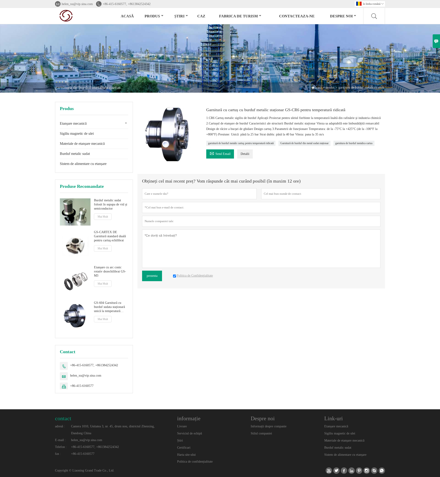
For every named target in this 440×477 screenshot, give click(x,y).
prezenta (152, 276)
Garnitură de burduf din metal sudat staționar (304, 143)
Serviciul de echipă (189, 433)
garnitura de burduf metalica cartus (354, 143)
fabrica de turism (238, 16)
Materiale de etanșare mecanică (82, 144)
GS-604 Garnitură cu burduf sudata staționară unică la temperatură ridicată (109, 307)
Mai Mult (103, 216)
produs (152, 16)
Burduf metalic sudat (75, 154)
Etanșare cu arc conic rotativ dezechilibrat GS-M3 (110, 271)
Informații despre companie (268, 426)
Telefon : (61, 447)
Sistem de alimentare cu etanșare (83, 164)
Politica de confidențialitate (195, 461)
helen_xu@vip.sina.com (77, 4)
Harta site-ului (186, 454)
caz (201, 16)
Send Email (220, 153)
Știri (180, 440)
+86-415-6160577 (82, 386)
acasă (127, 16)
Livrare (182, 426)
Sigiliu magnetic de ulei (77, 133)
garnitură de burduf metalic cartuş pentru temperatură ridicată (241, 143)
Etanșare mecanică (73, 123)
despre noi (341, 16)
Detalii (245, 154)
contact (63, 418)
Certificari (183, 447)
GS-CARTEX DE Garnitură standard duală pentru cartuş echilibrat (110, 236)
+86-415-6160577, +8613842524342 (127, 4)
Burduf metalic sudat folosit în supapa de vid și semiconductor (110, 204)
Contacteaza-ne (297, 16)
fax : (58, 453)
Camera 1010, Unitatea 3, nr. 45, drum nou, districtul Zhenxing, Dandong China (113, 430)
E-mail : (60, 440)
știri (179, 16)
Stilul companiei (261, 433)
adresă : (60, 426)
